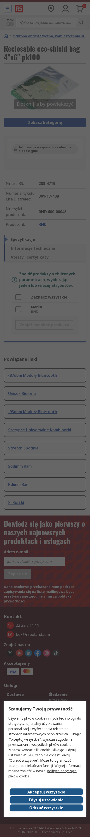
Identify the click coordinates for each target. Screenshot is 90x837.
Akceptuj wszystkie (46, 792)
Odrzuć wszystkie (46, 807)
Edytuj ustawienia (46, 800)
